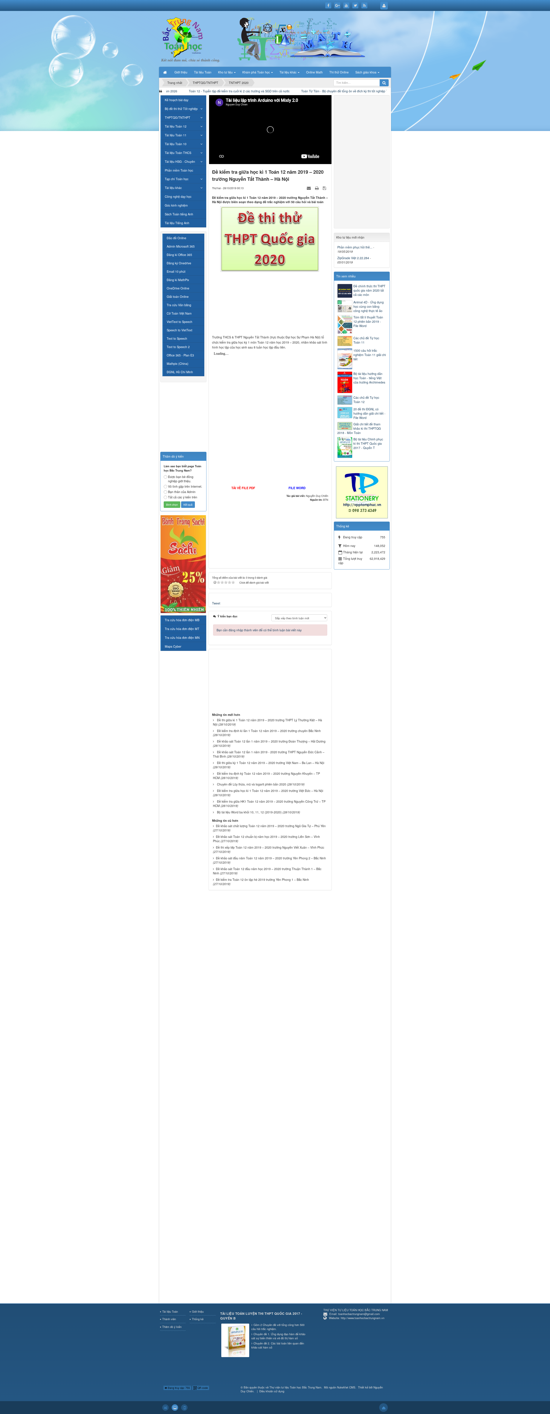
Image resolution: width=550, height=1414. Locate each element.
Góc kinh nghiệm (176, 205)
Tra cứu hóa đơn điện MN (182, 637)
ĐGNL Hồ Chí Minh (180, 372)
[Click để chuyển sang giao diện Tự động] (165, 1407)
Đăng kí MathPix (178, 280)
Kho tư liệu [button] (226, 72)
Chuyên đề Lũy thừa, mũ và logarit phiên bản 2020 (251, 784)
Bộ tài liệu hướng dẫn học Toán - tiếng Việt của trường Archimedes (369, 377)
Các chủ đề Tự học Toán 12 (366, 399)
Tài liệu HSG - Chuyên (180, 161)
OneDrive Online (178, 288)
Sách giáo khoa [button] (366, 72)
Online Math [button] (314, 72)
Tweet (216, 603)
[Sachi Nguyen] (183, 564)
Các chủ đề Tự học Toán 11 (366, 340)
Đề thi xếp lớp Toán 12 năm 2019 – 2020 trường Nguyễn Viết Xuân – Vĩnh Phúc (270, 847)
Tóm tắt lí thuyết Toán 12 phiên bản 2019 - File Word (368, 321)
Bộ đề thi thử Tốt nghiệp (181, 109)
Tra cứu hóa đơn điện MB (182, 620)
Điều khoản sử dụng (271, 1391)
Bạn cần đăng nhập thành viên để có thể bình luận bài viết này (259, 630)
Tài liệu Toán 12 (175, 126)
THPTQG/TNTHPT (177, 117)
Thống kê (197, 1319)
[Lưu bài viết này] (325, 188)
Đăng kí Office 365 (179, 255)
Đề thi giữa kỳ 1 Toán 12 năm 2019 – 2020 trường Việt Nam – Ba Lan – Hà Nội (270, 763)
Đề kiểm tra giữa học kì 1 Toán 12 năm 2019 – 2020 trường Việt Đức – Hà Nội (270, 790)
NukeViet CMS (346, 1387)
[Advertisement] (270, 305)
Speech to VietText (179, 330)
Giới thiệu (198, 1311)
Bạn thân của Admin (182, 492)
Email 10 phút (176, 271)
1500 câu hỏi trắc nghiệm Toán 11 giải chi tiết (369, 354)
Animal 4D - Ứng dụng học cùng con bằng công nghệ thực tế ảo (368, 306)
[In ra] (317, 188)
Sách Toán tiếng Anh (179, 214)
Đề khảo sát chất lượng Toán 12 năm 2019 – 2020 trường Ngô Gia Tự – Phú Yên (271, 826)
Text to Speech (177, 338)
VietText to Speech (179, 322)
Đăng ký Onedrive (179, 263)
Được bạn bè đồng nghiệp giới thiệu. (180, 479)
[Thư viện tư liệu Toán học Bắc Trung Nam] (182, 36)
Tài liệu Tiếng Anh (177, 223)
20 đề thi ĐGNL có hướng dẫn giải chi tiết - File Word (369, 413)
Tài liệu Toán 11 (175, 135)
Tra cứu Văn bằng (179, 305)
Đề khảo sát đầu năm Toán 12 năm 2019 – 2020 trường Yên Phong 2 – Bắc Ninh (271, 858)
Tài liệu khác (173, 188)
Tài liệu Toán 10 (175, 144)
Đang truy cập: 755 (178, 1388)
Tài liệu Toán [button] (202, 72)
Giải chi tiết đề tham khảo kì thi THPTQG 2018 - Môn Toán (359, 428)
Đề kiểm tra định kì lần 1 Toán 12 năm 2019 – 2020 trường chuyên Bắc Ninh (269, 731)
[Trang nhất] (165, 72)
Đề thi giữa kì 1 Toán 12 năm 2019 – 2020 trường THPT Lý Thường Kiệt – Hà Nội (267, 722)
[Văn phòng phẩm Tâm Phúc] (362, 492)
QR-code (202, 1388)
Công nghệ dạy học (178, 196)
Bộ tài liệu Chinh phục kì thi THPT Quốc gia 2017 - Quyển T (368, 443)
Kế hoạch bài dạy (176, 100)
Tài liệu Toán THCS (178, 153)
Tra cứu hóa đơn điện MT (182, 629)
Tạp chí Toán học (176, 179)
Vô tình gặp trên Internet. (185, 486)
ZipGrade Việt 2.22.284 (353, 258)
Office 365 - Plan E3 (180, 355)
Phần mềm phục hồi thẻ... (354, 247)
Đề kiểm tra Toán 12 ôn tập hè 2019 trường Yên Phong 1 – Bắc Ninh (262, 879)
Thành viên (169, 1319)
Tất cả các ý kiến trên (182, 497)
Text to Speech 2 (178, 347)
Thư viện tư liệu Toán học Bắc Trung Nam (295, 1387)
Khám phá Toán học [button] (256, 72)
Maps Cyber (173, 646)
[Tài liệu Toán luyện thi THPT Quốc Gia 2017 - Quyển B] (235, 1341)
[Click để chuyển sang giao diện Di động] (184, 1407)
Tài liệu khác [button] (288, 72)
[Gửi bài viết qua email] (309, 188)
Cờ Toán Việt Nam (179, 313)
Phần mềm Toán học (179, 170)
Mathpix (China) (177, 363)
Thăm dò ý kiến (172, 1327)
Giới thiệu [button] (180, 72)
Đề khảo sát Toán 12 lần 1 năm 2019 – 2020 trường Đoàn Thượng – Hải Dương (271, 741)
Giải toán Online (178, 296)
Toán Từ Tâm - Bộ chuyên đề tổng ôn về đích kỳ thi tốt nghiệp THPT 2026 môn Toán (276, 91)
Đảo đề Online (176, 238)
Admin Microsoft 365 (181, 246)
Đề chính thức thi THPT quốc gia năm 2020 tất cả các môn (369, 290)
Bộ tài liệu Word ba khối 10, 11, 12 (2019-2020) (249, 812)
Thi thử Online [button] (339, 72)
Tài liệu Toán (170, 1311)
